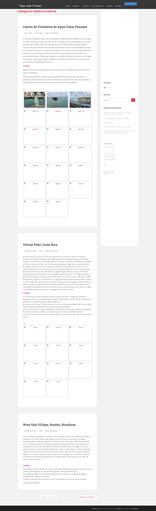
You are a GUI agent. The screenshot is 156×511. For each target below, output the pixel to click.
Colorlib (118, 509)
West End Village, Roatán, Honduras (49, 425)
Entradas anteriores (87, 497)
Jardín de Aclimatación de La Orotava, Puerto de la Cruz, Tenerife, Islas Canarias (119, 132)
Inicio (68, 6)
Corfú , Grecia (108, 123)
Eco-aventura (97, 6)
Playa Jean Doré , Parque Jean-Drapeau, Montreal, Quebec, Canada (117, 113)
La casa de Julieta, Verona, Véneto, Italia (117, 127)
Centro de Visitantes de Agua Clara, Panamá (55, 27)
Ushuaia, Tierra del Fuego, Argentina (116, 118)
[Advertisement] (119, 45)
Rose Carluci (39, 33)
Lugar (85, 6)
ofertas (109, 6)
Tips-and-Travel (30, 5)
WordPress (135, 509)
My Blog (94, 509)
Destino (75, 6)
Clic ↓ (24, 89)
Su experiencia (130, 4)
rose (40, 251)
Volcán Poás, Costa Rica (40, 245)
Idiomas (118, 6)
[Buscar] (133, 100)
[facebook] (108, 87)
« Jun (105, 165)
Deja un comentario (52, 33)
